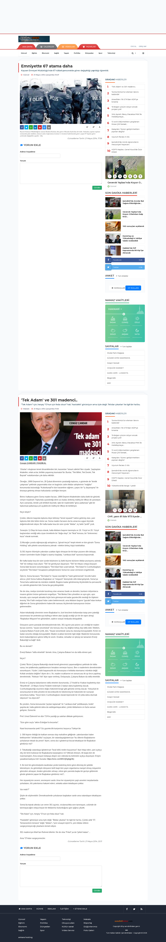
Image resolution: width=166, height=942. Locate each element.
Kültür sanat (68, 926)
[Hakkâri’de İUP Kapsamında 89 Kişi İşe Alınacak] (113, 251)
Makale (113, 520)
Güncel (24, 53)
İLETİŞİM (64, 909)
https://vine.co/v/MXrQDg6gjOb (60, 759)
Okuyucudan (68, 923)
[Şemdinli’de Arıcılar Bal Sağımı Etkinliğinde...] (113, 202)
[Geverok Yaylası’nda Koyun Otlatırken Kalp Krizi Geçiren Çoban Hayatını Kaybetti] (125, 169)
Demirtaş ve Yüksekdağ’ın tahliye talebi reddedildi (132, 238)
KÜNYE (39, 909)
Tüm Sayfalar (127, 347)
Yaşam (66, 53)
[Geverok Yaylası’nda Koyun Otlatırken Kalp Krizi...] (113, 214)
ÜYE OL (133, 46)
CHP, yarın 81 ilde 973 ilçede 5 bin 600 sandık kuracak (125, 516)
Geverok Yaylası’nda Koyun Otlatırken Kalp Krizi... (133, 214)
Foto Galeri (89, 930)
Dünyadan (89, 53)
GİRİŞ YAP (142, 46)
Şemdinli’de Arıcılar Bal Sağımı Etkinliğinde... (133, 202)
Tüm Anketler (123, 276)
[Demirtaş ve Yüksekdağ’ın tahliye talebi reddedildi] (113, 238)
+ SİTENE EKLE (80, 909)
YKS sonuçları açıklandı (133, 226)
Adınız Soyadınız (27, 152)
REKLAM (52, 909)
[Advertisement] (83, 16)
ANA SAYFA (27, 47)
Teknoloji (111, 53)
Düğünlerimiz (90, 926)
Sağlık (56, 53)
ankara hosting (25, 937)
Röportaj (88, 923)
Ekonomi (45, 53)
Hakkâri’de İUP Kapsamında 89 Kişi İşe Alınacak (133, 250)
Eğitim (34, 53)
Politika (77, 53)
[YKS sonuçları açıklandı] (113, 226)
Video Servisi (68, 930)
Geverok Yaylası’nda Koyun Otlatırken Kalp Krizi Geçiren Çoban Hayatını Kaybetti (125, 182)
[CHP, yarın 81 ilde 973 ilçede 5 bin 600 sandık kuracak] (125, 503)
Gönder (97, 187)
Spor (100, 53)
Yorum (23, 161)
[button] (115, 309)
